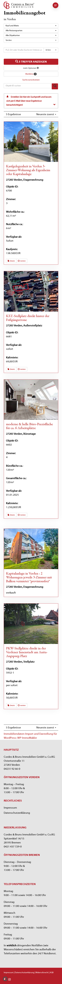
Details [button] (12, 261)
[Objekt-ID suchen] (55, 86)
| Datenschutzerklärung (24, 972)
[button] (55, 5)
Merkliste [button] (30, 74)
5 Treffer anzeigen (32, 61)
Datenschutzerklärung (17, 812)
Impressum (10, 807)
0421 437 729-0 (13, 846)
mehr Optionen (30, 68)
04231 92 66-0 (12, 768)
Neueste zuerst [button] (45, 114)
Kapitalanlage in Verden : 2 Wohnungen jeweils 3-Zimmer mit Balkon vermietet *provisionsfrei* (29, 577)
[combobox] (31, 25)
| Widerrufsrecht (41, 972)
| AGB (50, 972)
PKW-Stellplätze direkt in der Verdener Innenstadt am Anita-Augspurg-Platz (26, 652)
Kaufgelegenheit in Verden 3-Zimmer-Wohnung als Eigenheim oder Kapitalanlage (28, 170)
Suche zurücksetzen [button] (31, 80)
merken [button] (23, 261)
